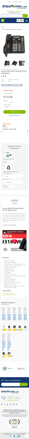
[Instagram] (13, 404)
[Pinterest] (5, 76)
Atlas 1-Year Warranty (13, 286)
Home (2, 27)
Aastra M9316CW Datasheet (8, 293)
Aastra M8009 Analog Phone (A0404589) (16, 317)
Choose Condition (7, 105)
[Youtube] (7, 404)
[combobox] (14, 16)
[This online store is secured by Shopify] (20, 20)
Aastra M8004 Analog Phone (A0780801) (10, 317)
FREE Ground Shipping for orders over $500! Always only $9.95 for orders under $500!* (12, 85)
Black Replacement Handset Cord (11, 171)
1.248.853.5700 (18, 11)
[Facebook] (1, 76)
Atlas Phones (7, 434)
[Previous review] (1, 131)
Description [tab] (14, 200)
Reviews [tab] (14, 203)
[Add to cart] (4, 329)
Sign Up (24, 384)
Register (16, 1)
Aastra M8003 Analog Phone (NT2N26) (4, 317)
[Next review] (27, 131)
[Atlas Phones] (14, 7)
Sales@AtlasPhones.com (14, 12)
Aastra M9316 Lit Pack (8, 159)
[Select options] (9, 329)
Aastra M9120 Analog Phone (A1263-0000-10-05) (9, 345)
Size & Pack (6, 179)
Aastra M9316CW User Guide (9, 295)
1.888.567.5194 (10, 11)
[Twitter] (3, 76)
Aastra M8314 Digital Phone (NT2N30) (20, 317)
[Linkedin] (10, 404)
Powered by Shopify (20, 434)
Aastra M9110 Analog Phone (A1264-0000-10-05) (4, 345)
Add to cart (15, 112)
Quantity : (5, 100)
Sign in (20, 1)
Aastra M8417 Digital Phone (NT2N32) (26, 317)
